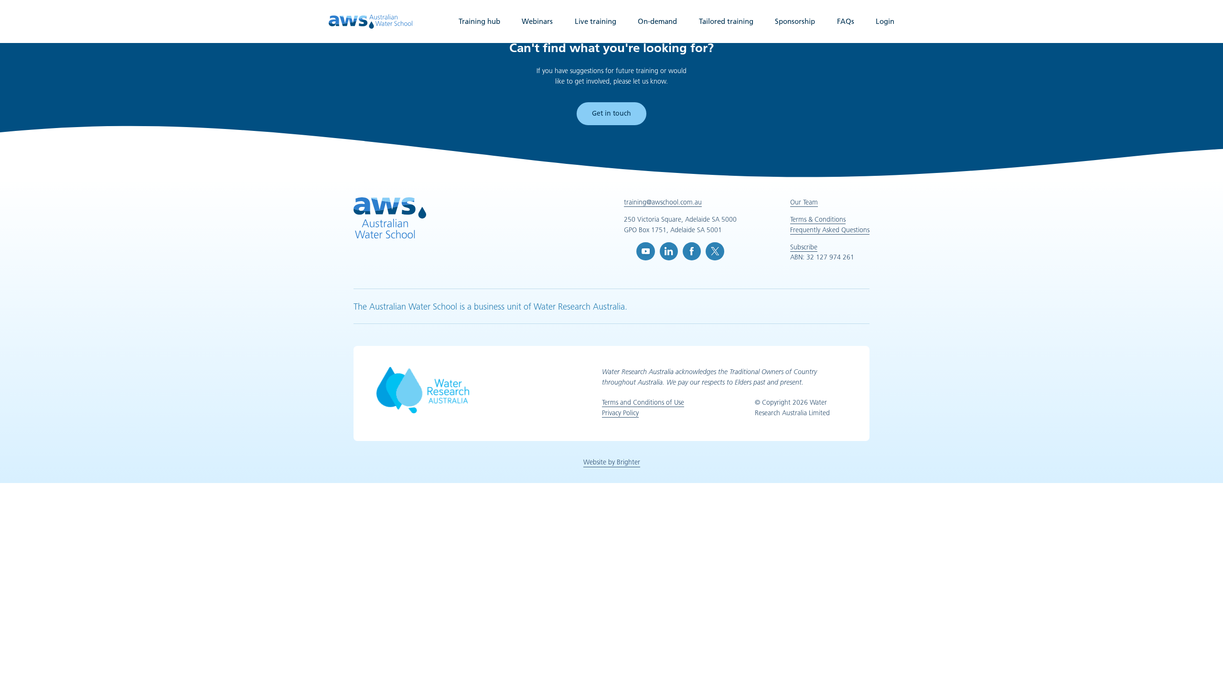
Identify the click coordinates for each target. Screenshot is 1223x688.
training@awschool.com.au (663, 202)
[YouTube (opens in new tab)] (645, 251)
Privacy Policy (620, 412)
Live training (595, 21)
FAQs (845, 21)
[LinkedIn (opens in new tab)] (669, 251)
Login (885, 21)
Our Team (804, 202)
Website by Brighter (611, 462)
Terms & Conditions (818, 219)
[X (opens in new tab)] (715, 251)
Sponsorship (795, 21)
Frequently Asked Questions (829, 230)
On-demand (657, 21)
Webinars (537, 21)
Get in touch (611, 113)
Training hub (479, 21)
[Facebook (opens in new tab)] (692, 251)
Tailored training (726, 21)
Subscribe (803, 247)
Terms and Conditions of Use (643, 402)
